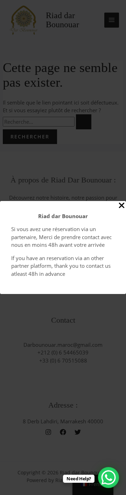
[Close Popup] (121, 205)
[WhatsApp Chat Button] (108, 477)
